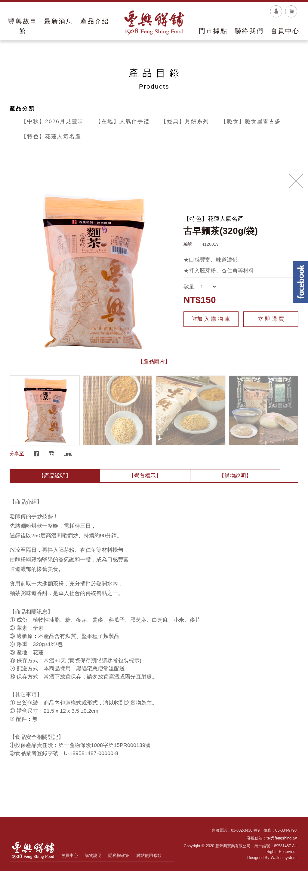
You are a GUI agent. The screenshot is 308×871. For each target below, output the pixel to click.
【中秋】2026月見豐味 (52, 121)
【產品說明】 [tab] (54, 476)
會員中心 (69, 855)
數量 (188, 287)
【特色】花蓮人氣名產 (51, 136)
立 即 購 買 (271, 319)
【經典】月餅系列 (185, 121)
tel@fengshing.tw (281, 838)
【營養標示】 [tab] (145, 476)
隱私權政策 (118, 855)
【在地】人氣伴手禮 (122, 121)
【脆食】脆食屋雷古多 (251, 121)
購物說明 (93, 855)
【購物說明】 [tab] (235, 476)
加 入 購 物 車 (213, 319)
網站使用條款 (149, 855)
